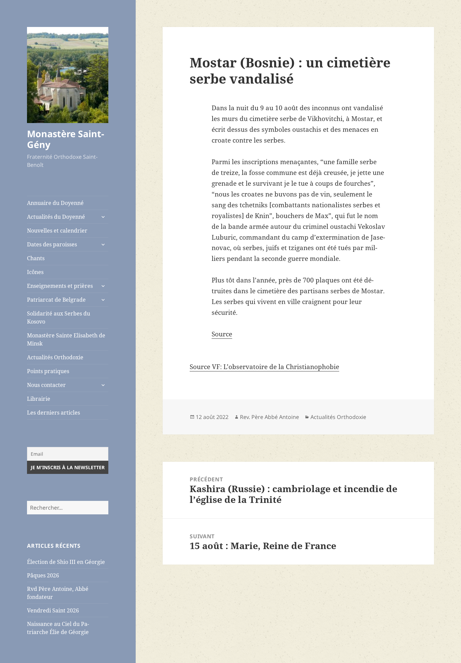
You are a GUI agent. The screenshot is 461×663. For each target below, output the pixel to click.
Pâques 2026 (43, 575)
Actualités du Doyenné (56, 216)
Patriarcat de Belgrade (56, 299)
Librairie (38, 398)
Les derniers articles (53, 412)
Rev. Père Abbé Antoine (269, 417)
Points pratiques (48, 371)
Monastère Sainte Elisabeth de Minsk (66, 339)
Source (222, 334)
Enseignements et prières (60, 286)
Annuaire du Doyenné (55, 203)
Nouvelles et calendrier (57, 230)
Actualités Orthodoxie (55, 357)
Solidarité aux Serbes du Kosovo (58, 317)
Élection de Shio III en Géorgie (66, 562)
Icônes (35, 272)
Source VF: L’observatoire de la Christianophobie (264, 366)
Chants (36, 258)
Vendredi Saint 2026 (53, 610)
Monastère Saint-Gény (65, 139)
